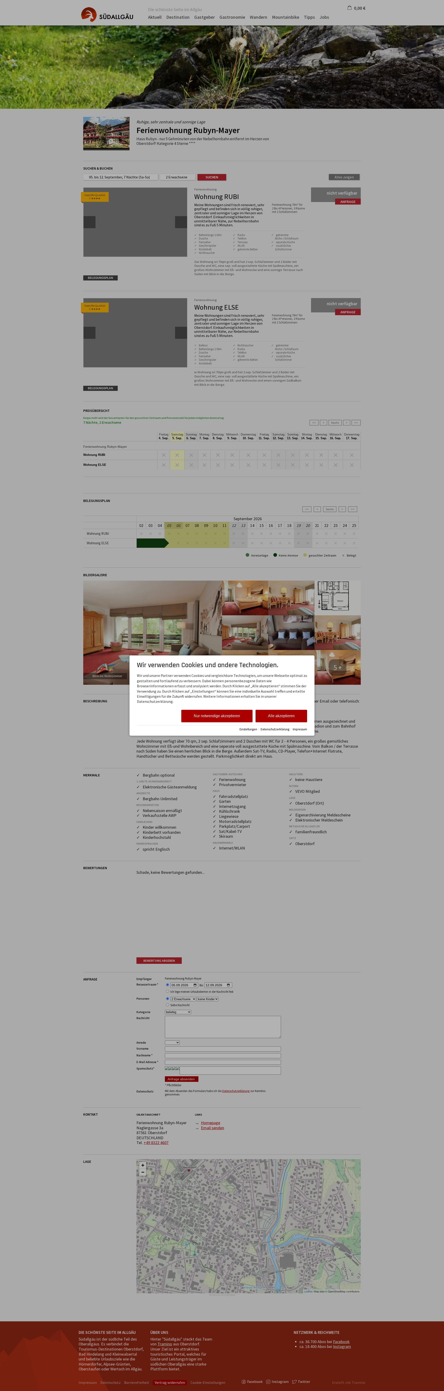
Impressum (300, 729)
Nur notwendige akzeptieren (217, 716)
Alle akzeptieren (281, 716)
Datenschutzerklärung (275, 729)
